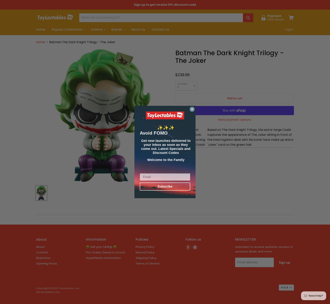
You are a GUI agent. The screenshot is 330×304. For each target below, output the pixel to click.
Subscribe (165, 186)
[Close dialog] (192, 109)
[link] (165, 116)
